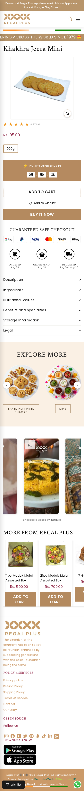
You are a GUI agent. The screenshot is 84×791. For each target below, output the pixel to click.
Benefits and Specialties (24, 310)
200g (11, 148)
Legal (8, 330)
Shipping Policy (14, 692)
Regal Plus (56, 532)
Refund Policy (13, 686)
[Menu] (79, 19)
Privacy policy (13, 680)
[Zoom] (67, 113)
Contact (9, 704)
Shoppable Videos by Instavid (42, 519)
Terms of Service (15, 698)
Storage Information (21, 320)
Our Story (10, 710)
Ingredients (13, 290)
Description (13, 279)
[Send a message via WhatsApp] (77, 784)
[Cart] (69, 19)
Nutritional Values (19, 300)
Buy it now (42, 214)
